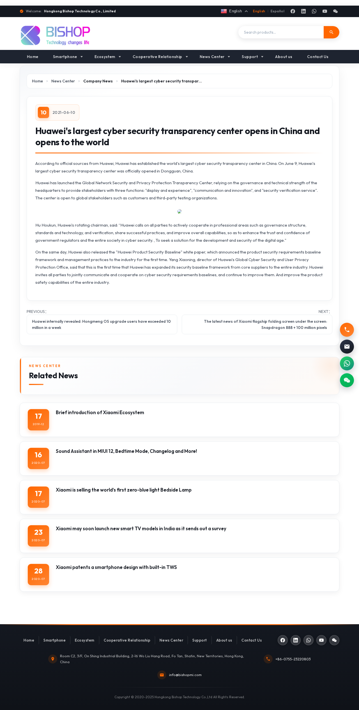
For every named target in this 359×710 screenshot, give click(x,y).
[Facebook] (293, 11)
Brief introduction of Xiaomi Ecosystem (100, 412)
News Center (212, 56)
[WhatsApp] (314, 11)
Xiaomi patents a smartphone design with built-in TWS (116, 567)
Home (32, 56)
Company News (98, 81)
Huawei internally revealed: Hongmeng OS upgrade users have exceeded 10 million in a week (101, 324)
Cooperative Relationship (157, 56)
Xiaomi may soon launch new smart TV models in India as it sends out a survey (141, 528)
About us (283, 56)
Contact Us (318, 56)
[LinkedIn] (303, 11)
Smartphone (65, 56)
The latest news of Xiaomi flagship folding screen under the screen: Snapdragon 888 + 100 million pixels (265, 324)
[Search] (331, 32)
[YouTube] (325, 11)
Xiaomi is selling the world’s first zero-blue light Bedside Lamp (124, 490)
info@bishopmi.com (185, 674)
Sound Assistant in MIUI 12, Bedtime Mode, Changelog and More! (126, 451)
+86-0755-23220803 (293, 659)
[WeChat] (335, 11)
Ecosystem (105, 56)
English (259, 11)
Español (277, 11)
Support (250, 56)
